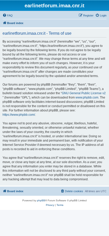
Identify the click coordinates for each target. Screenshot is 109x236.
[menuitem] (8, 15)
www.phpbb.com (87, 97)
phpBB (41, 200)
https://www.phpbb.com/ (19, 114)
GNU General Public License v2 (84, 93)
